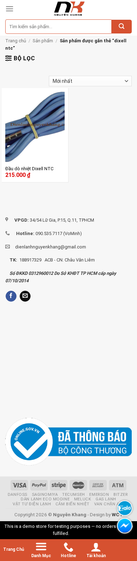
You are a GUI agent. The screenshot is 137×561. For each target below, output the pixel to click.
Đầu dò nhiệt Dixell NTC (29, 168)
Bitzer (120, 494)
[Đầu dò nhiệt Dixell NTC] (35, 127)
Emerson (99, 494)
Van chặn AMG (110, 503)
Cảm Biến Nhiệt (73, 503)
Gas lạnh (106, 499)
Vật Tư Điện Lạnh (32, 503)
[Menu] (9, 8)
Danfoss (17, 494)
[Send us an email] (25, 296)
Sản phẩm (43, 40)
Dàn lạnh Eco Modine (45, 499)
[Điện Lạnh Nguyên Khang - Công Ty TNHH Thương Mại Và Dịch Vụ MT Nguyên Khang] (69, 9)
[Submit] (121, 27)
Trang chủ (15, 40)
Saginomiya (45, 494)
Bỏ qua (77, 533)
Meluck (82, 499)
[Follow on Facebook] (11, 296)
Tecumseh (73, 494)
